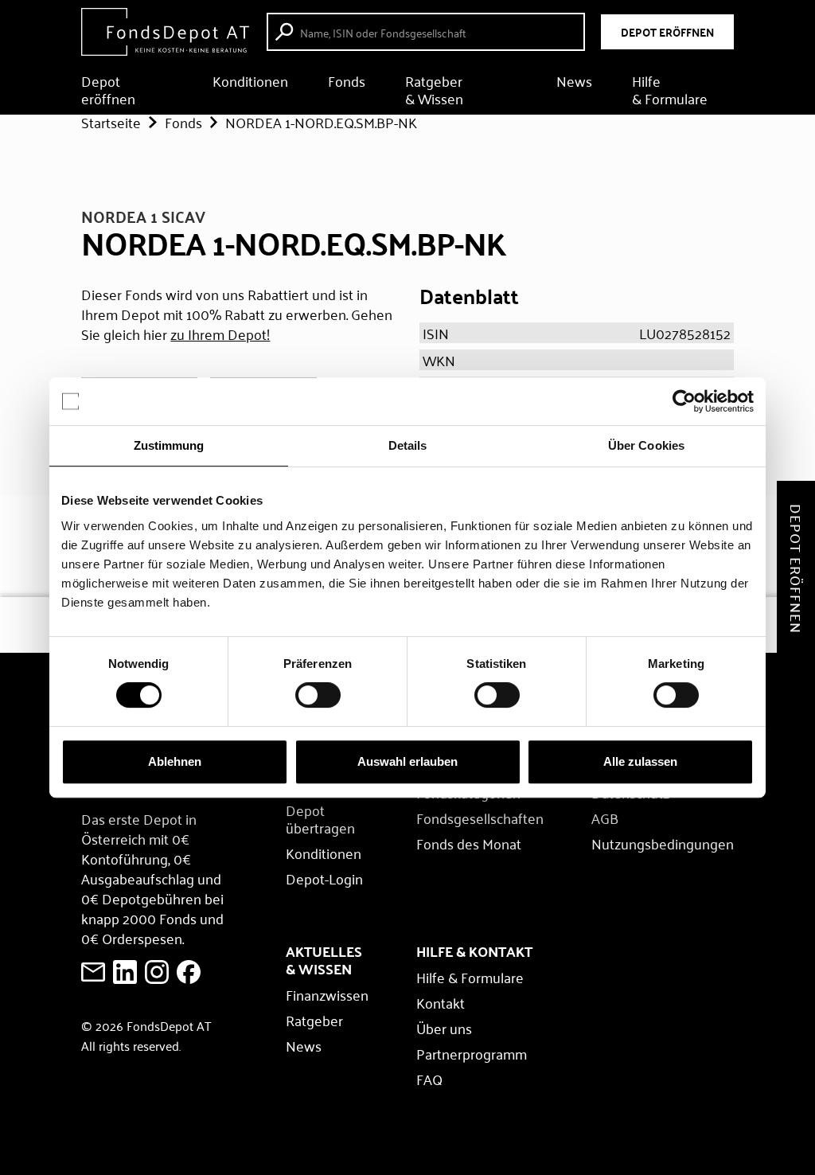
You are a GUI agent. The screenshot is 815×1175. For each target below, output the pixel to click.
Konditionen (250, 82)
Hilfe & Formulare (670, 89)
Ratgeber (314, 1020)
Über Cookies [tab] (646, 445)
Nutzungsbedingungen (662, 843)
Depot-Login (324, 878)
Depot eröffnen (108, 89)
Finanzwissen (327, 994)
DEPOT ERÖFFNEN (667, 31)
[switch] (318, 695)
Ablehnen (174, 761)
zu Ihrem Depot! (220, 333)
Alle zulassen (640, 761)
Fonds (346, 82)
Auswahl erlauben (407, 761)
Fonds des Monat (468, 843)
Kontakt (440, 1002)
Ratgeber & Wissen (434, 89)
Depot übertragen (320, 818)
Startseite (111, 122)
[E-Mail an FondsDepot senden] (93, 972)
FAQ (429, 1078)
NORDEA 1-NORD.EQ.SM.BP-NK (321, 122)
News (574, 82)
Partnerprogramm (471, 1053)
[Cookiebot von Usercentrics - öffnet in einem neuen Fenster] (684, 401)
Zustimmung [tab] (169, 445)
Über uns (444, 1027)
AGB (604, 817)
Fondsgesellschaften (480, 817)
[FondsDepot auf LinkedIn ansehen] (125, 972)
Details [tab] (407, 445)
